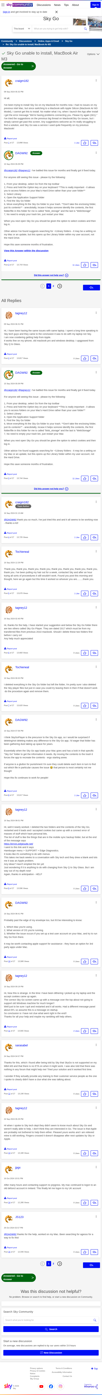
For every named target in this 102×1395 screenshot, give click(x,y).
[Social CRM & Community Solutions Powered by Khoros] (91, 1386)
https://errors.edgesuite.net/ (18, 844)
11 (9, 1031)
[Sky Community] (20, 5)
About (75, 4)
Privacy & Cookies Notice (37, 1372)
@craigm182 (11, 170)
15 (9, 1252)
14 (9, 1202)
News (57, 4)
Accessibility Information (62, 1372)
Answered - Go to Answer (18, 66)
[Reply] (94, 143)
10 (9, 961)
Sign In (95, 5)
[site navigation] (3, 5)
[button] (96, 80)
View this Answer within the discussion (26, 250)
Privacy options (36, 1368)
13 (9, 1153)
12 (9, 1094)
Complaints (34, 1376)
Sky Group (34, 1379)
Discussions (44, 4)
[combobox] (58, 28)
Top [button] (96, 1368)
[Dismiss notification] (56, 12)
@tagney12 (24, 170)
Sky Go (51, 18)
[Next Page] (59, 286)
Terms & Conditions (64, 1368)
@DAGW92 (10, 519)
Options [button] (91, 54)
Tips (66, 4)
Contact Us (67, 1376)
